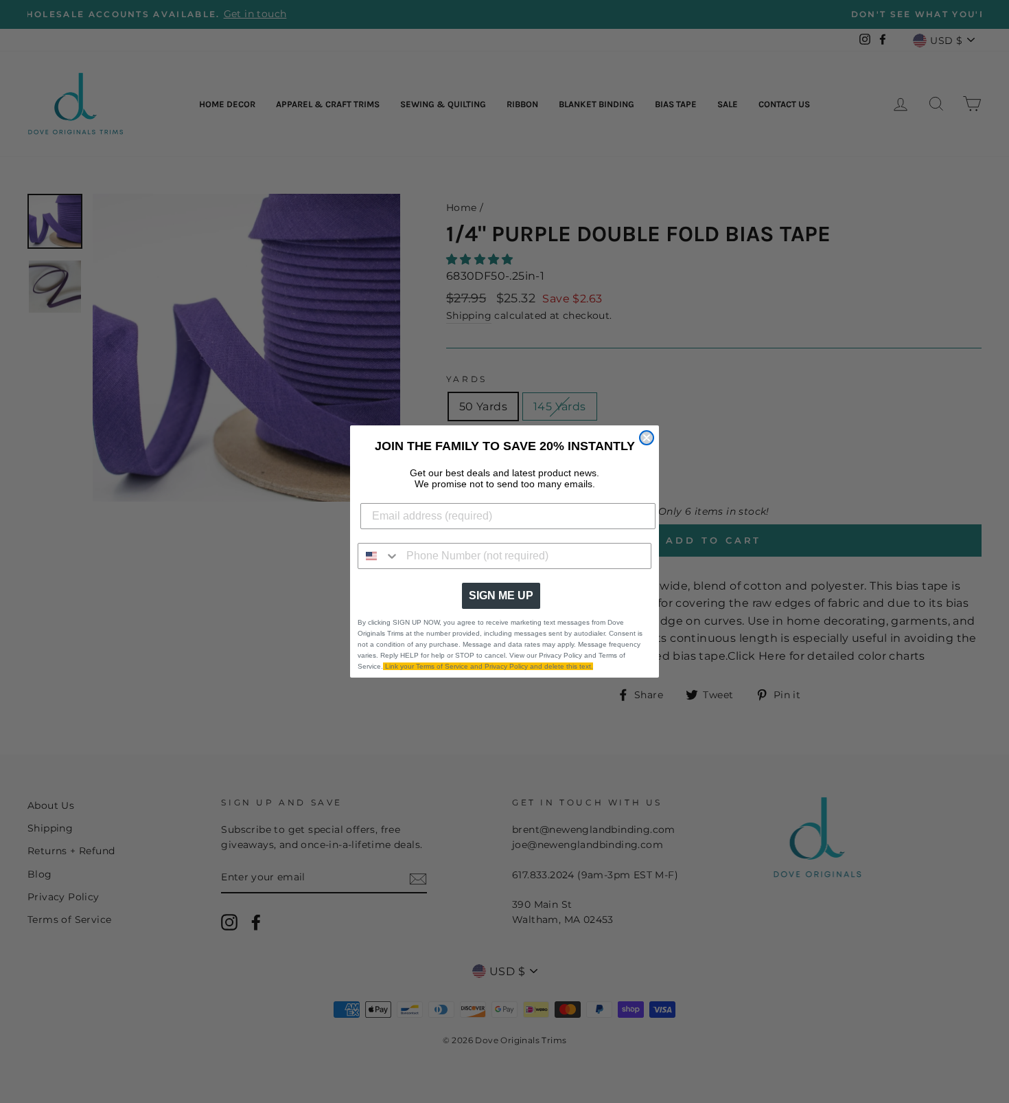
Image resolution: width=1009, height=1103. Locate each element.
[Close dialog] (646, 438)
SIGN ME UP (501, 595)
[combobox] (378, 556)
